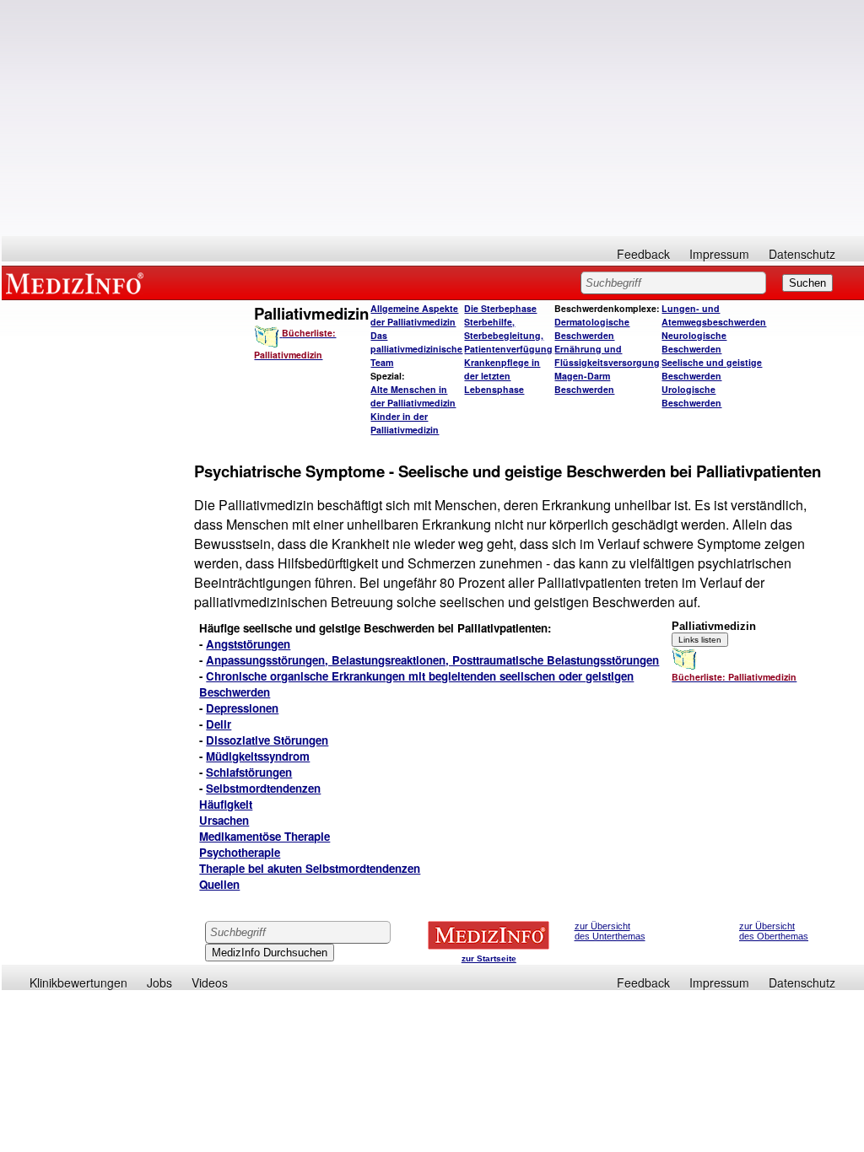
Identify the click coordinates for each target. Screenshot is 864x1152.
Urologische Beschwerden (691, 396)
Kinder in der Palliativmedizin (404, 423)
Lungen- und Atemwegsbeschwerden (714, 315)
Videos (210, 982)
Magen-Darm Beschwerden (584, 382)
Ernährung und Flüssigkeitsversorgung (607, 355)
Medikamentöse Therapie (264, 836)
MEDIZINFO (78, 282)
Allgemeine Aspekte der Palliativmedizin (414, 315)
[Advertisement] (433, 118)
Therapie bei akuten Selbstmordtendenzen (309, 868)
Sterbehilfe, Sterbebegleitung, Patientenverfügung (508, 335)
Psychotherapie (239, 852)
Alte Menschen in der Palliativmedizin (413, 396)
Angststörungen (248, 644)
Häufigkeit (225, 804)
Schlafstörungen (249, 772)
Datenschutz (802, 253)
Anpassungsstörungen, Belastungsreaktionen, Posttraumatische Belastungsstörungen (432, 660)
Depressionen (242, 708)
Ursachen (224, 820)
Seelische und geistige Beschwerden (712, 369)
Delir (218, 724)
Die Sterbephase (500, 308)
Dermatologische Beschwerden (591, 328)
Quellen (219, 884)
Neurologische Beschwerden (694, 342)
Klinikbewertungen (78, 982)
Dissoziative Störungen (267, 740)
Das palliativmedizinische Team (416, 349)
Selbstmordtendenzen (263, 788)
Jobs (159, 982)
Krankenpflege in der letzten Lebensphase (502, 376)
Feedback (643, 253)
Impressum (719, 253)
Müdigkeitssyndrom (258, 756)
